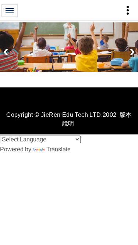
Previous (5, 52)
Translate (58, 149)
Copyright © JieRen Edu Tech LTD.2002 (61, 115)
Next (132, 52)
